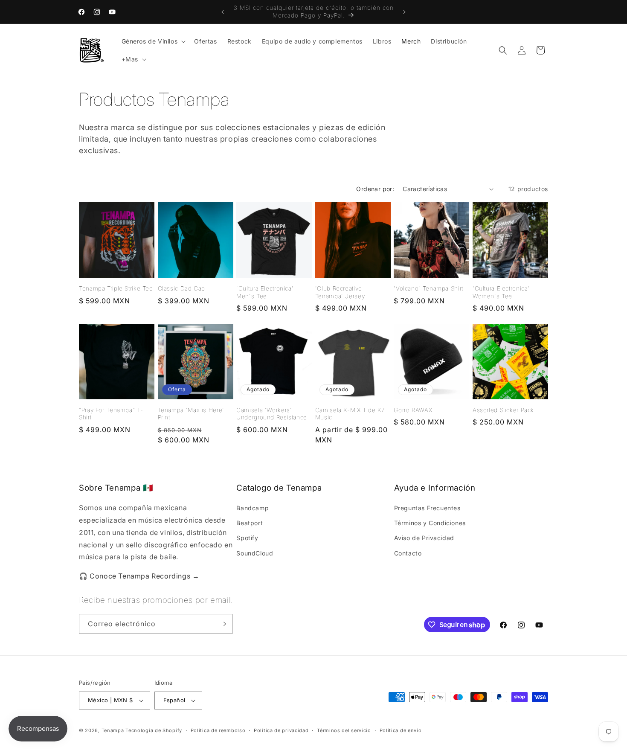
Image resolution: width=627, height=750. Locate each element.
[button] (152, 41)
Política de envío (401, 730)
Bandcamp (252, 508)
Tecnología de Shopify (153, 730)
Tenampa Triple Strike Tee (116, 288)
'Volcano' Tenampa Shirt (428, 288)
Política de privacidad (281, 730)
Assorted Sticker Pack (503, 410)
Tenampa (113, 730)
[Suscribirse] (222, 624)
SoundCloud (254, 553)
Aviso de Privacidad (424, 537)
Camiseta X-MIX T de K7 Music (350, 414)
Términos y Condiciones (430, 522)
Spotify (247, 537)
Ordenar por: (375, 188)
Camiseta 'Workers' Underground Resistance (271, 414)
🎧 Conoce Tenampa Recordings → (139, 576)
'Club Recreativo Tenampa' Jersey (340, 292)
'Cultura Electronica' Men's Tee (264, 292)
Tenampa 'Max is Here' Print (191, 414)
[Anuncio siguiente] (404, 12)
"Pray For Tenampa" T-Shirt (111, 414)
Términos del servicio (344, 730)
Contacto (408, 553)
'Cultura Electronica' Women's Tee (501, 292)
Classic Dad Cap (181, 288)
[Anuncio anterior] (222, 12)
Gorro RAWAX (413, 410)
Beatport (249, 522)
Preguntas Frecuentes (427, 508)
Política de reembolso (218, 730)
